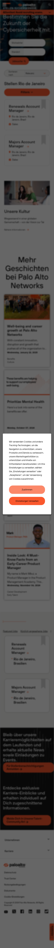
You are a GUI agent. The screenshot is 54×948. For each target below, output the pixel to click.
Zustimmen (27, 489)
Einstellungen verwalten (27, 501)
